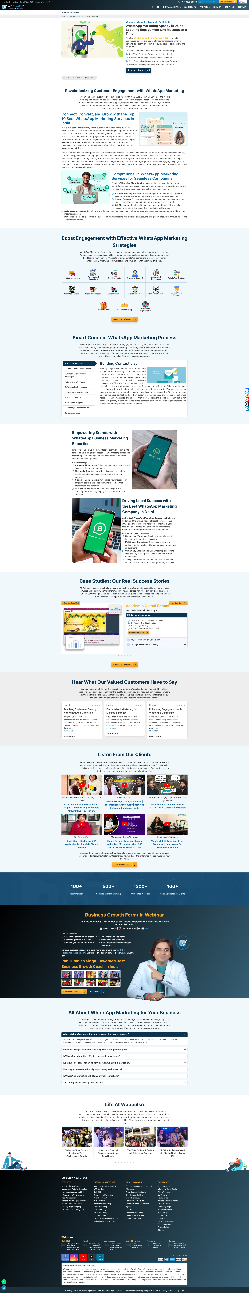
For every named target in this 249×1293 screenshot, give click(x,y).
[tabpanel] (143, 383)
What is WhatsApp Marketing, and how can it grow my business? (96, 1034)
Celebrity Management (135, 1215)
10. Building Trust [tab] (72, 413)
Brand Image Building (134, 1195)
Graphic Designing (133, 1218)
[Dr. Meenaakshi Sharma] (167, 824)
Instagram (74, 1259)
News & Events (164, 1204)
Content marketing (101, 1215)
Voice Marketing (100, 1212)
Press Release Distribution (136, 1192)
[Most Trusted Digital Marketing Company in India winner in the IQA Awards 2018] (115, 974)
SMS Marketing (100, 1210)
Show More (68, 731)
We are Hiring (226, 2)
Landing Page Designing (71, 1207)
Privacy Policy (163, 1227)
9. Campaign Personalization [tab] (77, 408)
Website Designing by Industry (73, 1201)
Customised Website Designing (74, 1189)
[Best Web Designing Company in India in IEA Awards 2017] (79, 974)
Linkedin (100, 1259)
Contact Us (162, 1215)
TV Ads (129, 1210)
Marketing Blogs (164, 1207)
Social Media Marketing (103, 1195)
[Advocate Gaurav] (124, 785)
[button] (156, 615)
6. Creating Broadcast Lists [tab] (76, 392)
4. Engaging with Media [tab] (75, 382)
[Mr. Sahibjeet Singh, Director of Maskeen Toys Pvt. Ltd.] (167, 785)
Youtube (82, 1259)
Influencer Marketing (134, 1212)
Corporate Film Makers (135, 1201)
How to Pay (162, 1212)
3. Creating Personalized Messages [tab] (75, 375)
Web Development (69, 1198)
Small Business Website (71, 1186)
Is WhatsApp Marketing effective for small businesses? (91, 1056)
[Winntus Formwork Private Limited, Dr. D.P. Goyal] (81, 785)
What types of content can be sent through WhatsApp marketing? (96, 1062)
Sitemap (161, 1230)
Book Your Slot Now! (72, 992)
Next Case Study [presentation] (177, 603)
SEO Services (99, 1189)
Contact (242, 7)
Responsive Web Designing (72, 1210)
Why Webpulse (164, 1192)
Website (155, 7)
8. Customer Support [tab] (74, 403)
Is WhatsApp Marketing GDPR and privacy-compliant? (91, 1076)
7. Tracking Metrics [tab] (73, 397)
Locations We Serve (166, 1221)
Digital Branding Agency (136, 1198)
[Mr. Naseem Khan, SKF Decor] (124, 824)
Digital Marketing (171, 7)
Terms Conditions (165, 1224)
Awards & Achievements (168, 1201)
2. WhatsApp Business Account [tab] (78, 369)
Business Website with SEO (72, 1192)
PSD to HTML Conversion (71, 1204)
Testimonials (163, 1198)
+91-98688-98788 (188, 2)
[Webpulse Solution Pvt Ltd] (13, 7)
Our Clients (162, 1195)
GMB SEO (98, 1192)
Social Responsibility (166, 1210)
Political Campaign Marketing (106, 1218)
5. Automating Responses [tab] (76, 387)
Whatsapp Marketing (102, 1204)
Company (217, 7)
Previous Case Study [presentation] (72, 603)
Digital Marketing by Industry (105, 1221)
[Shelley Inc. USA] (81, 824)
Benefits (66, 78)
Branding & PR (190, 7)
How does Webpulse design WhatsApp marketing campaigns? (95, 1049)
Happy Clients (89, 78)
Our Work (229, 7)
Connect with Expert (122, 319)
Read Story (95, 992)
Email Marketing (100, 1207)
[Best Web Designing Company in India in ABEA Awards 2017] (67, 974)
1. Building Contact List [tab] (74, 363)
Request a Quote (135, 70)
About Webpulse (164, 1186)
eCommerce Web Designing (72, 1195)
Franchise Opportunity (209, 2)
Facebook (65, 1259)
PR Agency (130, 1189)
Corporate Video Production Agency (137, 1205)
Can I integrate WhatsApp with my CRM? (84, 1082)
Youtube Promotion (102, 1198)
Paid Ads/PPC (99, 1201)
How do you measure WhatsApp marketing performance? (92, 1069)
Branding (161, 1218)
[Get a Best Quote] (3, 1287)
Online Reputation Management (139, 1186)
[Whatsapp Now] (3, 1281)
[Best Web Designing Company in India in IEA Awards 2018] (91, 974)
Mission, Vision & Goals (167, 1189)
